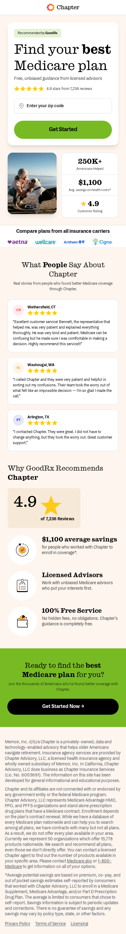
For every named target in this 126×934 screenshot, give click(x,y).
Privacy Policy (17, 923)
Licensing (79, 923)
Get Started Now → (63, 706)
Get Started (63, 129)
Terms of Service (50, 923)
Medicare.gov (79, 861)
